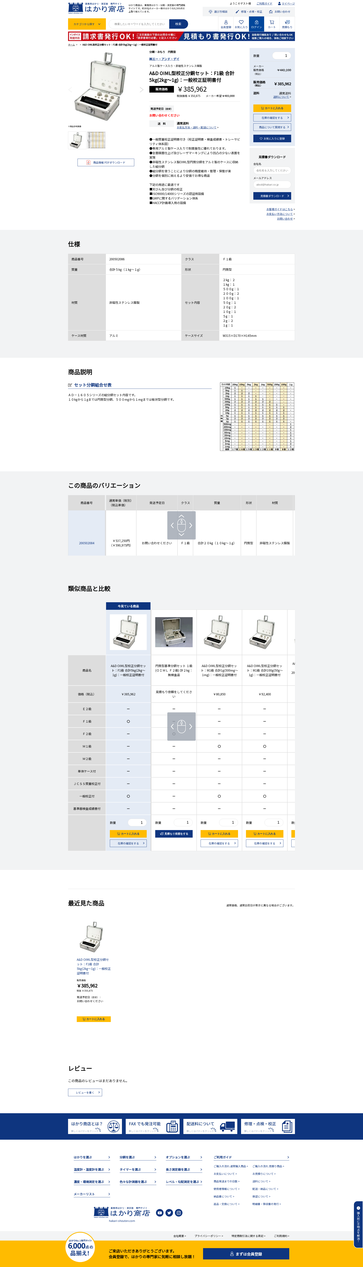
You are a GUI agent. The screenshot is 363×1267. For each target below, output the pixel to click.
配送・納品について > (265, 1189)
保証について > (261, 1196)
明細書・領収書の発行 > (266, 1204)
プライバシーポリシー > (209, 1236)
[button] (70, 90)
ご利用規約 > (281, 1236)
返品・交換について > (227, 1204)
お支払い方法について (279, 214)
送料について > (261, 1181)
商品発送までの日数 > (227, 1181)
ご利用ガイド (264, 3)
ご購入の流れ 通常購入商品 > (231, 1166)
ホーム (71, 44)
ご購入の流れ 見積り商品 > (268, 1166)
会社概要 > (179, 1236)
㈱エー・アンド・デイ (164, 58)
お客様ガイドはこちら (279, 209)
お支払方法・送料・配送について (196, 127)
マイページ (288, 3)
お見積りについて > (264, 1174)
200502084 (86, 543)
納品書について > (224, 1196)
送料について (281, 97)
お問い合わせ (285, 218)
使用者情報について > (227, 1189)
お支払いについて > (225, 1174)
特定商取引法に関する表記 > (248, 1236)
